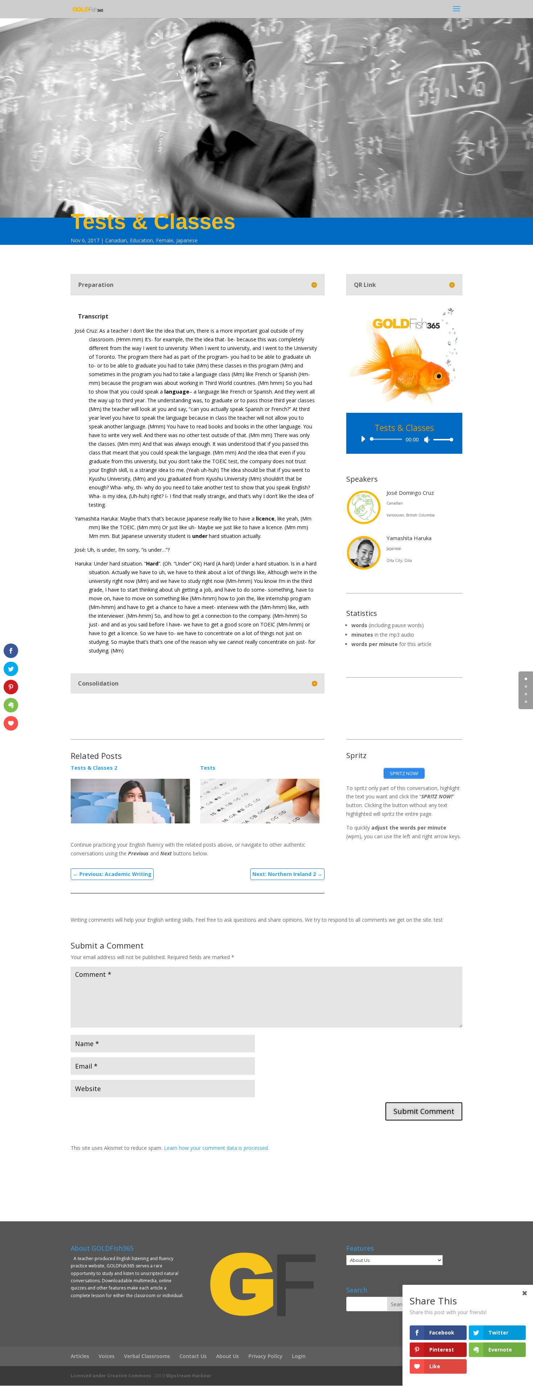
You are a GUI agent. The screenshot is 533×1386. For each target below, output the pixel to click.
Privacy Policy (265, 1356)
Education (141, 240)
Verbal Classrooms (147, 1356)
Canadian (116, 240)
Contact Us (193, 1356)
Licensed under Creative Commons (111, 1376)
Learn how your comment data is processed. (216, 1147)
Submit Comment (423, 1111)
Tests (207, 767)
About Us (227, 1356)
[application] (404, 439)
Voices (107, 1356)
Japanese (187, 240)
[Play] (363, 439)
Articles (80, 1356)
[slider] (441, 439)
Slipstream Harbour (188, 1376)
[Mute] (426, 439)
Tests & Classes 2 (94, 767)
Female (164, 240)
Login (299, 1356)
